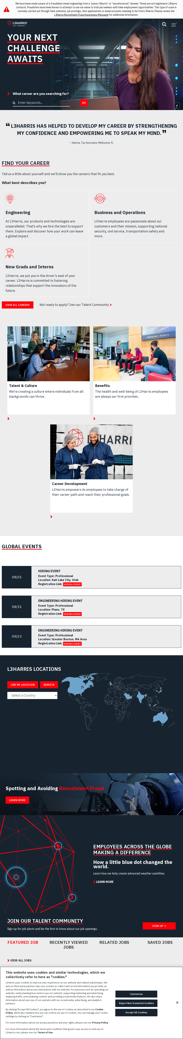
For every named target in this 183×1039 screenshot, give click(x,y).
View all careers (17, 305)
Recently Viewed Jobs (69, 945)
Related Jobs (114, 942)
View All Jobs (20, 960)
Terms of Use (45, 1032)
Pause (177, 105)
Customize (136, 994)
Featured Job (23, 942)
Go (84, 102)
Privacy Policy (100, 1022)
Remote (49, 684)
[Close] (177, 1002)
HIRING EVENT (72, 584)
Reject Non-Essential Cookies (136, 1003)
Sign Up (157, 926)
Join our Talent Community (89, 305)
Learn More (17, 800)
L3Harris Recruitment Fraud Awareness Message (81, 14)
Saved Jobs (160, 942)
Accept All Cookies (136, 1012)
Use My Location (23, 684)
